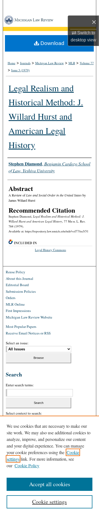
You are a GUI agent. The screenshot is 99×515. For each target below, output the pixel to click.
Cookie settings (49, 501)
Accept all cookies (49, 484)
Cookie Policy (27, 465)
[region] (49, 465)
